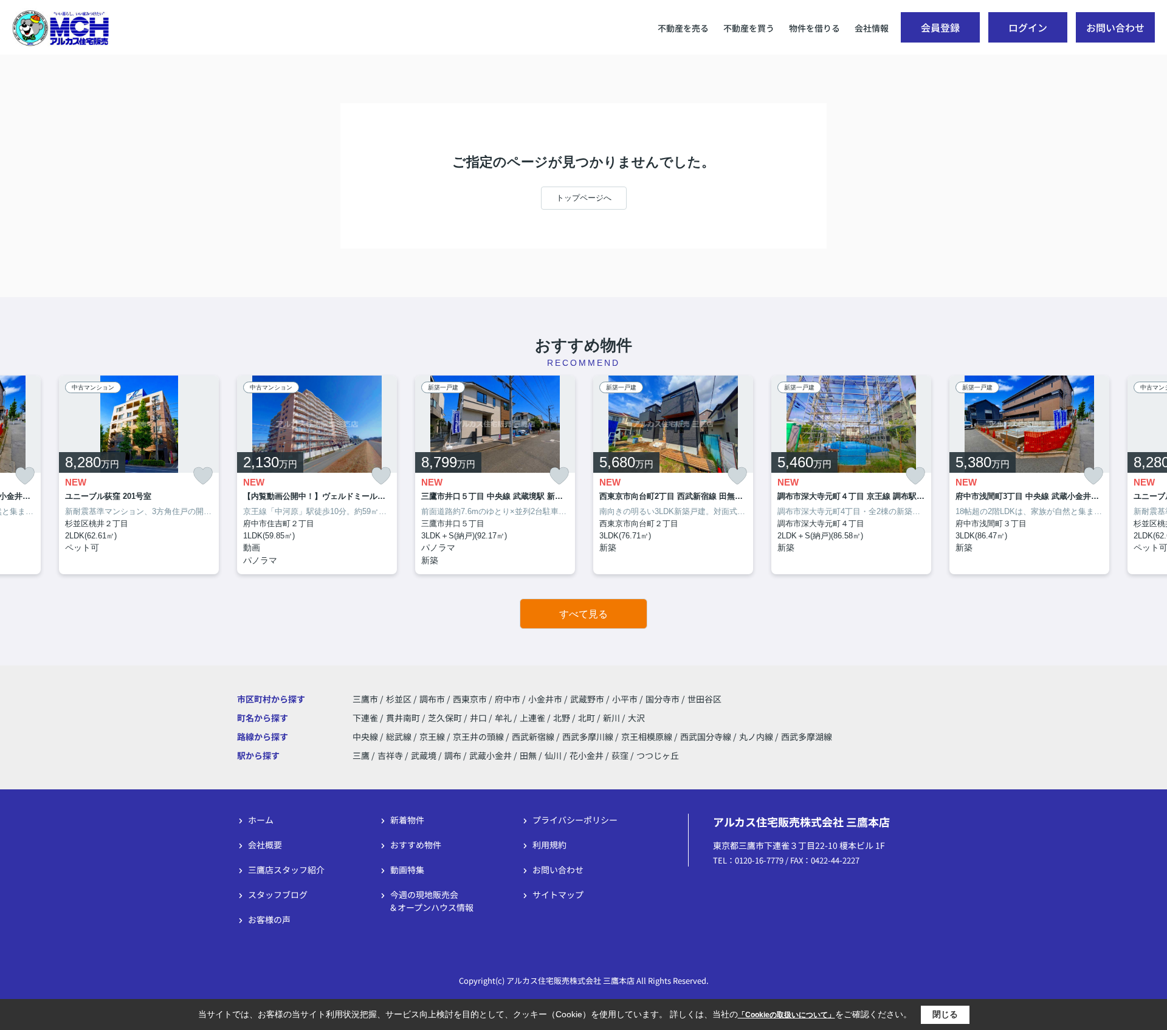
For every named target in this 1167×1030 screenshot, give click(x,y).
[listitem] (317, 475)
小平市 (625, 699)
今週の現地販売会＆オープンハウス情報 (431, 900)
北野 (562, 718)
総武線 (399, 736)
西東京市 (470, 699)
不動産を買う (748, 28)
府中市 (507, 699)
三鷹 (361, 755)
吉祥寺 (390, 755)
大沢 (636, 718)
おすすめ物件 (415, 845)
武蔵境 (423, 755)
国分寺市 (662, 699)
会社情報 (872, 28)
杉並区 (398, 699)
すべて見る (583, 614)
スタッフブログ (278, 894)
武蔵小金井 (490, 755)
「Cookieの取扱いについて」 (786, 1015)
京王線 (433, 736)
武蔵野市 (587, 699)
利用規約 (549, 845)
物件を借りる (814, 28)
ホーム (261, 820)
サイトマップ (558, 894)
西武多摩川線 (588, 736)
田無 (528, 755)
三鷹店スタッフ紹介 (286, 869)
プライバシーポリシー (575, 820)
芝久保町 (446, 718)
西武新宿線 (534, 736)
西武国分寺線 (706, 736)
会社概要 (265, 845)
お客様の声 (269, 919)
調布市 (432, 699)
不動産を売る (683, 28)
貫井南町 (404, 718)
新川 (612, 718)
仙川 (553, 755)
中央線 (366, 736)
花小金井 (587, 755)
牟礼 (504, 718)
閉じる (945, 1014)
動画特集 (407, 869)
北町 (587, 718)
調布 (452, 755)
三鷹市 (365, 699)
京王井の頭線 (479, 736)
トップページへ (583, 197)
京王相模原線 (647, 736)
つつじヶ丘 (657, 755)
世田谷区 (704, 699)
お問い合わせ (1115, 27)
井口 (479, 718)
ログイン (1027, 27)
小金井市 (545, 699)
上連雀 (533, 718)
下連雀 (366, 718)
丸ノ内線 (757, 736)
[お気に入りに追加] (25, 476)
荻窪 (619, 755)
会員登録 (940, 27)
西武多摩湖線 (806, 736)
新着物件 (407, 820)
